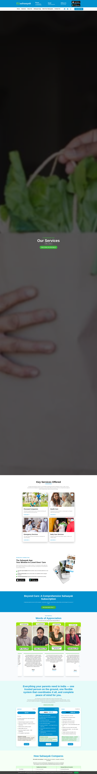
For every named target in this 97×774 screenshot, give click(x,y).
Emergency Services (31, 534)
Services (23, 8)
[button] (24, 636)
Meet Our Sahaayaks (47, 8)
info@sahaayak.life (51, 4)
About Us (29, 8)
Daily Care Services (57, 534)
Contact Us (57, 8)
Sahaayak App (37, 8)
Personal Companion (31, 509)
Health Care (54, 509)
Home (18, 8)
